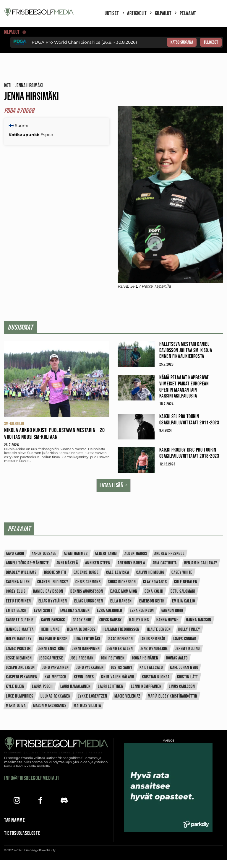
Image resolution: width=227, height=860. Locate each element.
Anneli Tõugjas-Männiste (27, 563)
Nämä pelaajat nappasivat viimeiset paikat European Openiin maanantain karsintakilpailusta (184, 386)
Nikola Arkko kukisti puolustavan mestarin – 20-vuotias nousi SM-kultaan (55, 434)
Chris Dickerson (122, 582)
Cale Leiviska (117, 572)
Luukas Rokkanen (55, 696)
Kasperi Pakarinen (21, 677)
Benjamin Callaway (200, 563)
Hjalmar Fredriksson (121, 629)
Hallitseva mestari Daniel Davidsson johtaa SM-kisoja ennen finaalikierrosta (185, 350)
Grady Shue (82, 620)
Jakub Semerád (153, 639)
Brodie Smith (55, 572)
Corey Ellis (16, 591)
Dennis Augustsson (86, 591)
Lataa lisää (111, 485)
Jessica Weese (51, 658)
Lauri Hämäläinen (75, 686)
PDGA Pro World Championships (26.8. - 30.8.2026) (84, 42)
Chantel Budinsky (52, 582)
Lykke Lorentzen (92, 696)
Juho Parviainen (55, 667)
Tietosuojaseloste (22, 833)
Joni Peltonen (112, 658)
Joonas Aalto (177, 658)
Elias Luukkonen (88, 601)
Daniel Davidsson (48, 591)
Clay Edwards (155, 582)
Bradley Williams (21, 572)
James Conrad (184, 639)
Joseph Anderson (20, 667)
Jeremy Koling (187, 648)
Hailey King (139, 620)
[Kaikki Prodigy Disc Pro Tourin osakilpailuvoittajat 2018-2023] (136, 460)
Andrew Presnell (169, 553)
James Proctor (18, 648)
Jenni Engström (51, 648)
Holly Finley (189, 629)
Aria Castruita (165, 563)
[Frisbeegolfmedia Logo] (39, 12)
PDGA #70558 (19, 110)
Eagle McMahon (123, 591)
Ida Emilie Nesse (53, 639)
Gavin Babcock (53, 620)
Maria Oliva (16, 705)
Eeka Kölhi (154, 591)
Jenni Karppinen (86, 648)
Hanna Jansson (198, 620)
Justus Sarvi (121, 667)
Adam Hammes (76, 553)
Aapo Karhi (15, 553)
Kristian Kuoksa (156, 677)
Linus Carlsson (182, 686)
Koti (7, 85)
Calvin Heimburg (150, 572)
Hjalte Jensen (159, 629)
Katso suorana (182, 42)
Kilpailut (12, 32)
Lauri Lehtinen (110, 686)
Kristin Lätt (187, 677)
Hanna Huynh (167, 620)
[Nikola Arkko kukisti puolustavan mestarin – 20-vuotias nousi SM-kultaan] (56, 379)
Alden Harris (135, 553)
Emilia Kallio (183, 601)
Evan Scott (43, 610)
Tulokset (211, 42)
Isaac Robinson (120, 639)
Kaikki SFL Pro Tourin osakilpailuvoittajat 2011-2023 (189, 419)
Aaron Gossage (44, 553)
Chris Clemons (87, 582)
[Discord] (64, 801)
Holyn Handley (19, 639)
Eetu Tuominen (18, 601)
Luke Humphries (19, 696)
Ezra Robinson (142, 610)
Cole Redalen (185, 582)
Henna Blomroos (81, 629)
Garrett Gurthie (20, 620)
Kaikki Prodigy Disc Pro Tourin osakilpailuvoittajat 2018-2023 (189, 453)
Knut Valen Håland (117, 677)
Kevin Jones (84, 677)
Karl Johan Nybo (184, 667)
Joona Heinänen (145, 658)
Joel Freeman (81, 658)
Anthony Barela (131, 563)
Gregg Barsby (110, 620)
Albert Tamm (106, 553)
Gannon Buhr (172, 610)
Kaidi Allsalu (151, 667)
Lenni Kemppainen (146, 686)
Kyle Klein (15, 686)
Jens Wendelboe (154, 648)
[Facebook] (40, 801)
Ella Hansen (121, 601)
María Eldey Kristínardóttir (172, 696)
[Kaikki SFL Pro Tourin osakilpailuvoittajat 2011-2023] (136, 426)
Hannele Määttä (19, 629)
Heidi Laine (50, 629)
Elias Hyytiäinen (52, 601)
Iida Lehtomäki (87, 639)
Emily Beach (16, 610)
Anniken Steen (97, 563)
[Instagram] (16, 801)
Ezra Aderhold (109, 610)
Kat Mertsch (56, 677)
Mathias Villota (87, 705)
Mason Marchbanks (50, 705)
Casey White (181, 572)
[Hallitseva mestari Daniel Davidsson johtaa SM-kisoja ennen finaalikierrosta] (136, 354)
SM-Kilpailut (14, 423)
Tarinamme (14, 820)
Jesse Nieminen (19, 658)
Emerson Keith (152, 601)
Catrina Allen (18, 582)
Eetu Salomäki (183, 591)
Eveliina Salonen (75, 610)
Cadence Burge (86, 572)
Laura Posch (42, 686)
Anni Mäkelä (67, 563)
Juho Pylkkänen (89, 667)
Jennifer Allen (120, 648)
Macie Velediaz (127, 696)
